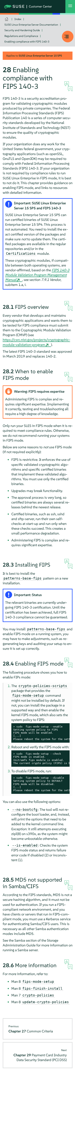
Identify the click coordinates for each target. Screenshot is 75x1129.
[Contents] (67, 36)
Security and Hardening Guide (22, 30)
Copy (65, 726)
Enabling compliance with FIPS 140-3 (26, 41)
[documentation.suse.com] (7, 19)
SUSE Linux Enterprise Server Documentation (31, 24)
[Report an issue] (66, 83)
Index (17, 19)
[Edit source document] (70, 88)
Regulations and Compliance (21, 36)
